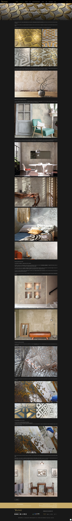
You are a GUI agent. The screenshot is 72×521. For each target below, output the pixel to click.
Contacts (43, 1)
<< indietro (16, 499)
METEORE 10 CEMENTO (44, 265)
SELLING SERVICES (51, 1)
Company (17, 1)
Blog (30, 1)
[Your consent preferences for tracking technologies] (70, 519)
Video (46, 1)
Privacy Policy (48, 517)
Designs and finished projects (36, 1)
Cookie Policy (52, 517)
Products (26, 1)
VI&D (55, 1)
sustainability (21, 1)
